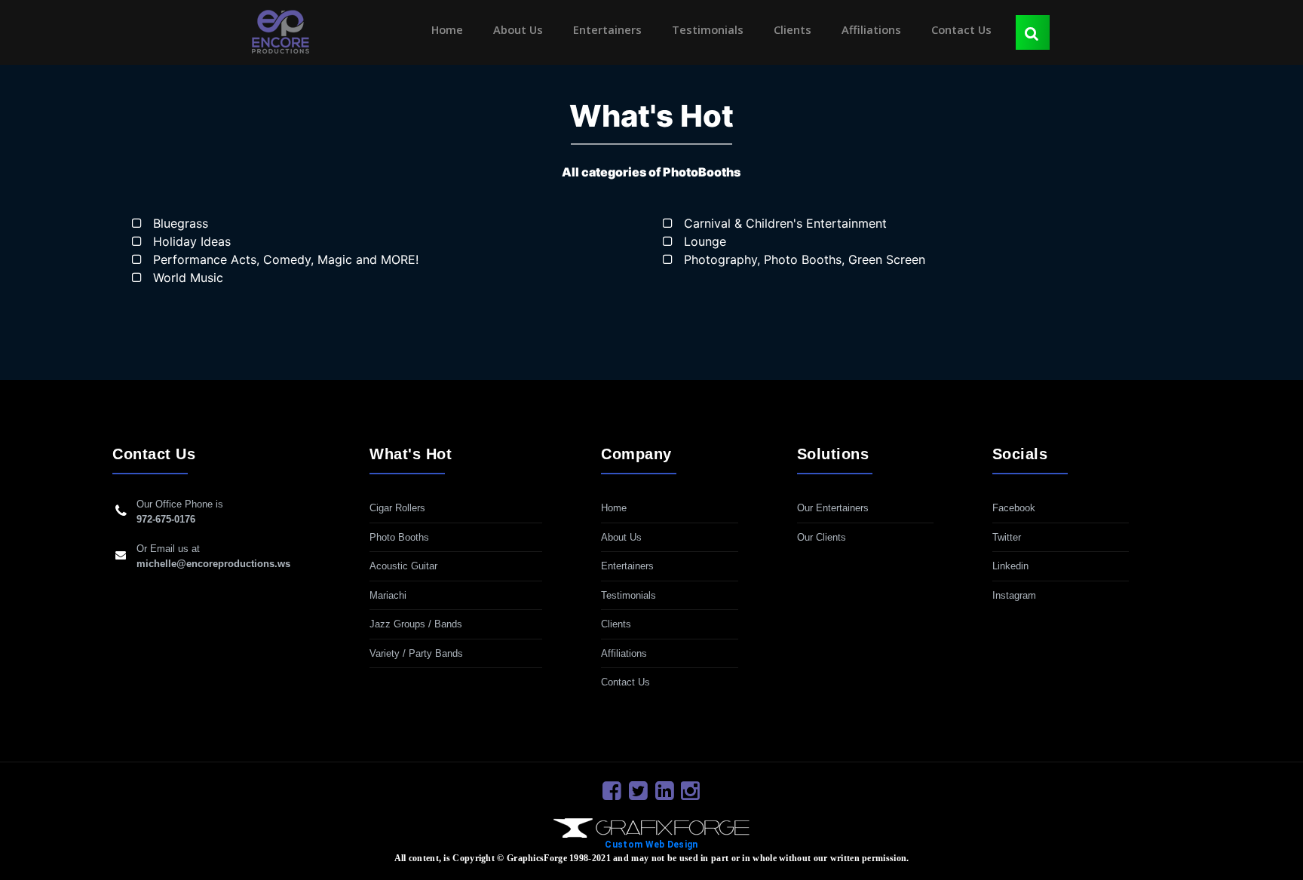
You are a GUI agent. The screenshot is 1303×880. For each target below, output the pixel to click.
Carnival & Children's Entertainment (785, 223)
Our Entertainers (833, 508)
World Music (188, 277)
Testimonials (707, 29)
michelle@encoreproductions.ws (213, 563)
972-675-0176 (165, 519)
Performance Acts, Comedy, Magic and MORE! (285, 259)
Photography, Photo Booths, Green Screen (804, 259)
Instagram (1014, 595)
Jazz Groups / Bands (415, 624)
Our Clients (821, 537)
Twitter (1006, 537)
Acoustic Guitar (403, 566)
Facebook (1013, 508)
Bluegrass (180, 223)
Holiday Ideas (192, 241)
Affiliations (871, 29)
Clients (792, 29)
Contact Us (961, 29)
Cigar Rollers (397, 508)
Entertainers (607, 29)
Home (450, 29)
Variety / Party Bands (416, 653)
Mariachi (387, 595)
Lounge (705, 241)
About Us (518, 29)
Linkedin (1010, 566)
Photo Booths (399, 537)
